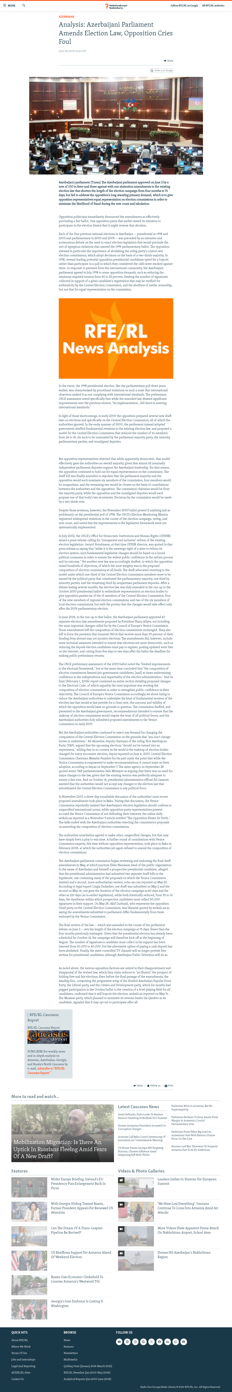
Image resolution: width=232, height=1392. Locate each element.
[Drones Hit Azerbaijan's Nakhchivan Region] (136, 1261)
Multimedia (70, 1360)
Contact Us (17, 1379)
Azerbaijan (66, 17)
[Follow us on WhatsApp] (175, 1342)
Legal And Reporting (23, 1366)
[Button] (168, 61)
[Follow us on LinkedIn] (167, 1342)
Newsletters (71, 1353)
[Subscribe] (183, 1342)
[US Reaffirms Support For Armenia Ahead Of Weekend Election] (29, 1261)
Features (69, 1347)
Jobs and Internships (23, 1360)
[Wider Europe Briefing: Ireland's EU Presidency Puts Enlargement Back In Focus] (29, 1187)
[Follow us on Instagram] (135, 1342)
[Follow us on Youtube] (119, 1342)
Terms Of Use (19, 1353)
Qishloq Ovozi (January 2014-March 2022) (88, 1366)
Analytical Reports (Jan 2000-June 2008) (87, 1379)
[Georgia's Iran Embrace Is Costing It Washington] (29, 1309)
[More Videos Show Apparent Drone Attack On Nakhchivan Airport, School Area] (136, 1236)
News (67, 1340)
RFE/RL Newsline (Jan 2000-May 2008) (87, 1372)
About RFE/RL (19, 1340)
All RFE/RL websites (213, 5)
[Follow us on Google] (143, 1342)
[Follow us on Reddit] (127, 1342)
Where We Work (21, 1347)
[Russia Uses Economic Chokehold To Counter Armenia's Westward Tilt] (29, 1285)
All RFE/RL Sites (20, 1372)
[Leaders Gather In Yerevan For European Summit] (136, 1187)
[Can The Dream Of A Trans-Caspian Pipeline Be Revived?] (29, 1236)
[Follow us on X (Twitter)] (151, 1342)
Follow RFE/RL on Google (184, 5)
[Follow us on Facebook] (159, 1342)
